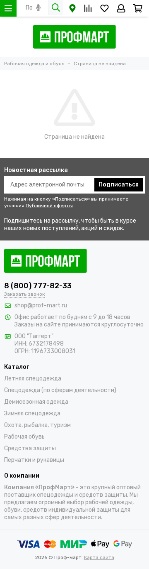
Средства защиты (30, 448)
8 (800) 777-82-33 (38, 285)
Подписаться (119, 184)
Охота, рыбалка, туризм (37, 425)
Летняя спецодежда (32, 378)
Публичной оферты (49, 205)
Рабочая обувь (24, 436)
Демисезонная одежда (36, 401)
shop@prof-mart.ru (40, 305)
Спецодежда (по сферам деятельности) (60, 390)
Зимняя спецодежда (32, 413)
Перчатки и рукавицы (34, 460)
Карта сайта (99, 557)
